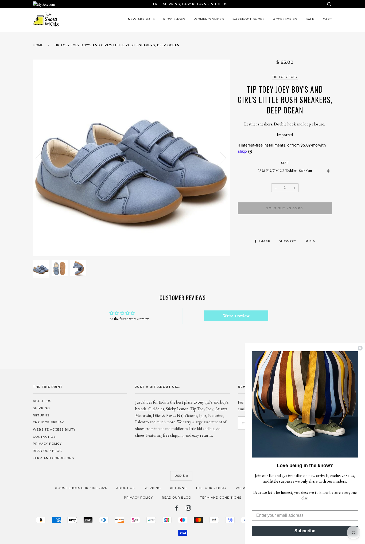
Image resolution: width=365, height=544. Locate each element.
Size (285, 163)
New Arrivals (141, 19)
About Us (42, 401)
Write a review (236, 315)
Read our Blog (47, 451)
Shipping (41, 408)
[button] (305, 404)
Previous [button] (42, 158)
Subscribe (304, 531)
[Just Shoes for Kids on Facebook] (176, 509)
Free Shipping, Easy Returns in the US (190, 4)
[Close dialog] (360, 348)
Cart (327, 19)
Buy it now (285, 224)
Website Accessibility (54, 429)
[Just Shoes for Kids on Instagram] (188, 509)
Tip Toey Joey (285, 77)
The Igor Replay (48, 422)
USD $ (180, 476)
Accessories (285, 19)
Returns (41, 415)
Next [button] (220, 158)
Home (38, 45)
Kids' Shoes (174, 19)
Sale (310, 19)
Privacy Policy (47, 444)
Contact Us (44, 437)
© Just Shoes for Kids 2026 (81, 488)
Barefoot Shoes (248, 19)
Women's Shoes (209, 19)
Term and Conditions (53, 458)
